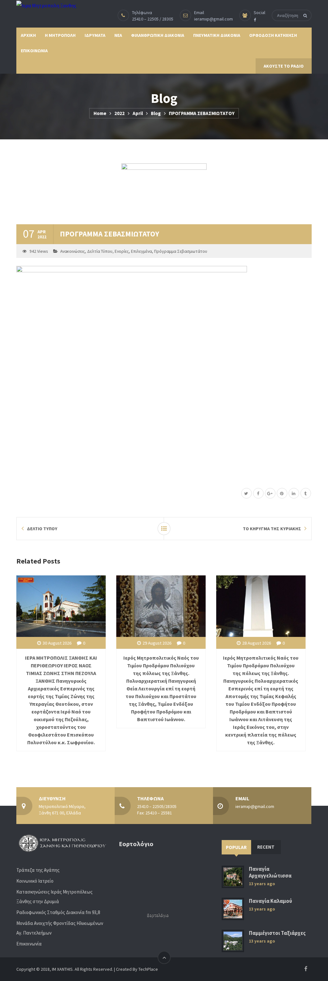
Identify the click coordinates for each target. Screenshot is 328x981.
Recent (266, 847)
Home (100, 113)
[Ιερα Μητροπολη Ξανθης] (46, 5)
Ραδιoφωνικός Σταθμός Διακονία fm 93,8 (58, 912)
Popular (236, 847)
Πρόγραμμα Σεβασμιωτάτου (180, 251)
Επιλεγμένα (141, 251)
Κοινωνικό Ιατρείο (34, 881)
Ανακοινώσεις (72, 251)
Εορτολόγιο (158, 915)
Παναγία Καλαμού (270, 901)
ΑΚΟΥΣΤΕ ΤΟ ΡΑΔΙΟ (284, 66)
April (138, 113)
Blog (156, 113)
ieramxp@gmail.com (213, 19)
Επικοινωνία (29, 944)
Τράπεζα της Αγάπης (38, 870)
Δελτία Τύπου (99, 251)
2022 (119, 113)
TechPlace (148, 969)
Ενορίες (122, 251)
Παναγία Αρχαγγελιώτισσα (270, 872)
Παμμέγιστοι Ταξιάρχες (277, 933)
